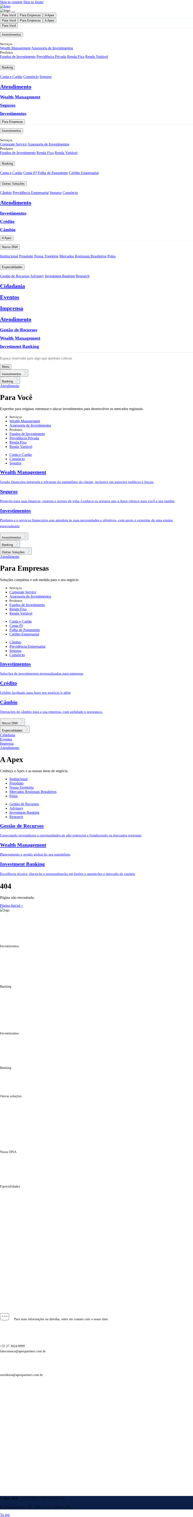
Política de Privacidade (16, 1398)
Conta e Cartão (11, 77)
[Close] (13, 12)
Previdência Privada (51, 57)
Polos (111, 256)
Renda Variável (96, 57)
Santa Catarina (10, 1268)
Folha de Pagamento (53, 173)
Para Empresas (30, 15)
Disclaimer (7, 1410)
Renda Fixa (75, 57)
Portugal (6, 1283)
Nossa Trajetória (46, 256)
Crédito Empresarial (84, 173)
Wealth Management (15, 48)
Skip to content (11, 2)
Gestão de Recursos (14, 276)
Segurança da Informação (17, 1428)
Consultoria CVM (12, 1422)
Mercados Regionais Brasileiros (82, 256)
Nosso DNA (10, 247)
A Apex (49, 15)
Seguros (46, 77)
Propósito (26, 256)
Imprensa (11, 308)
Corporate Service (13, 144)
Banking (7, 67)
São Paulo (7, 1273)
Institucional (9, 256)
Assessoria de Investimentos (52, 48)
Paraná (4, 1263)
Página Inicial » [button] (11, 906)
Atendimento (15, 87)
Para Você (9, 15)
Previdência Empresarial (31, 193)
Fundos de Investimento (18, 57)
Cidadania (12, 286)
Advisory (37, 276)
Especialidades (12, 267)
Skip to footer (33, 2)
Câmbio (6, 193)
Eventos (9, 297)
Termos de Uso (10, 1404)
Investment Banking (60, 276)
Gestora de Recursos (14, 1416)
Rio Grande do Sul (13, 1278)
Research (82, 276)
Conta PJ (30, 173)
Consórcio (31, 77)
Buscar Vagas (9, 1451)
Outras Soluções (13, 183)
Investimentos (11, 34)
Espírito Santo (10, 1258)
